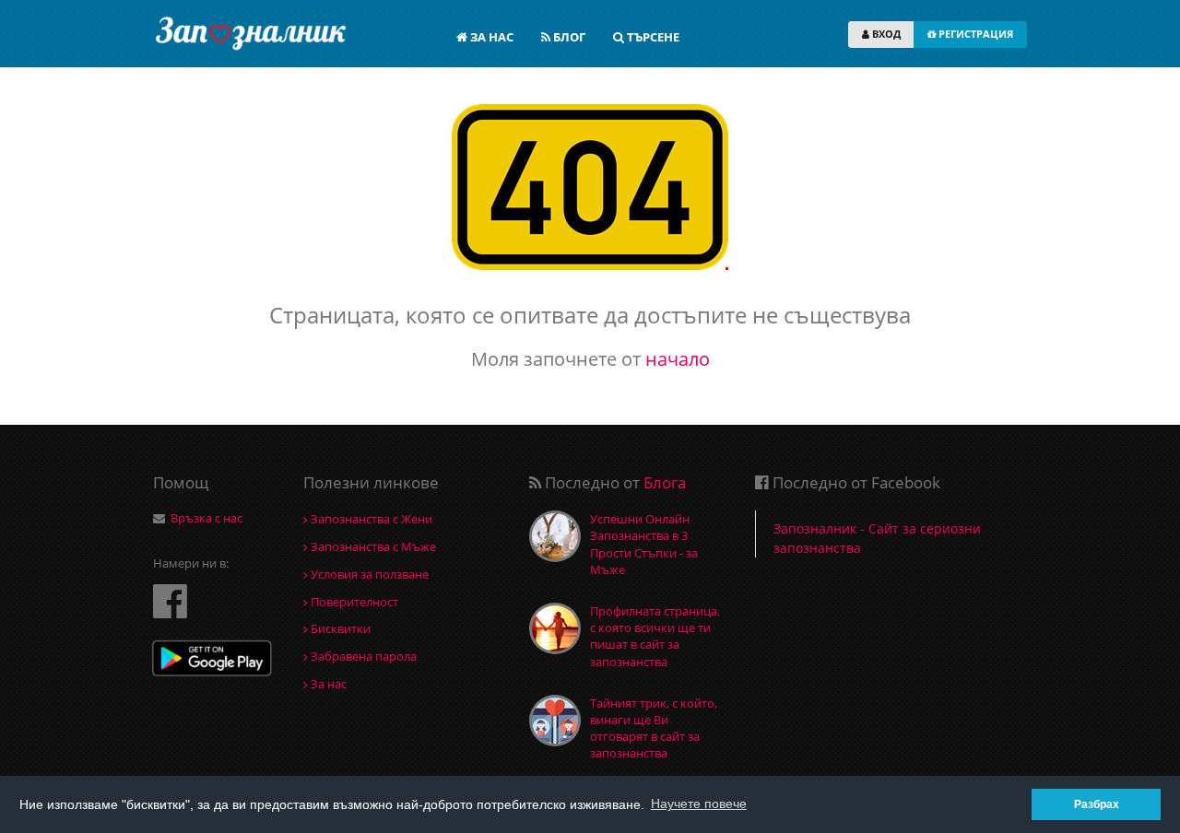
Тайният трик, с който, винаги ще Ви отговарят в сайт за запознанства (653, 728)
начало (677, 358)
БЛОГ (567, 37)
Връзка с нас (206, 518)
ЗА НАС (490, 37)
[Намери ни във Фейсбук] (170, 600)
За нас (327, 683)
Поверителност (353, 601)
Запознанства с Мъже (372, 546)
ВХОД (885, 34)
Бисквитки (339, 628)
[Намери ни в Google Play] (212, 660)
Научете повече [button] (699, 803)
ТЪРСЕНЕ (651, 37)
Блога (664, 482)
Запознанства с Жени (370, 518)
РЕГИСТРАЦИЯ (974, 34)
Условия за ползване (368, 574)
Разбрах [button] (1096, 804)
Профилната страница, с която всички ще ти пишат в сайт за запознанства (655, 636)
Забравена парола (362, 656)
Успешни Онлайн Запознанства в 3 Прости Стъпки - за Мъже (644, 544)
